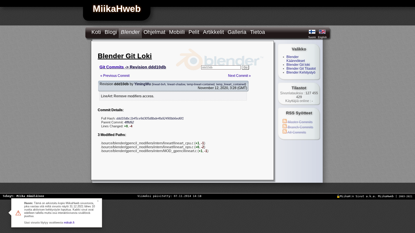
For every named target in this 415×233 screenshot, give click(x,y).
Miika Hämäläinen (30, 196)
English (322, 37)
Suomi (312, 37)
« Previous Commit (114, 75)
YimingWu (142, 84)
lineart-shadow (176, 84)
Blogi (111, 32)
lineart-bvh (159, 84)
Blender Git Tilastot (301, 68)
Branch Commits (300, 127)
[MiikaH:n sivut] (312, 32)
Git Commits (111, 67)
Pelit (193, 32)
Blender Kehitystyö (300, 72)
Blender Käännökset (295, 59)
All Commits (296, 132)
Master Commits (300, 122)
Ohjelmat (154, 32)
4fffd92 (129, 122)
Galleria (237, 32)
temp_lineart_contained (230, 84)
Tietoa (257, 32)
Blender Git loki (298, 64)
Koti (96, 32)
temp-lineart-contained (200, 84)
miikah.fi (69, 222)
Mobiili (177, 32)
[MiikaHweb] (322, 32)
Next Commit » (239, 75)
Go (245, 67)
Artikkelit (213, 32)
